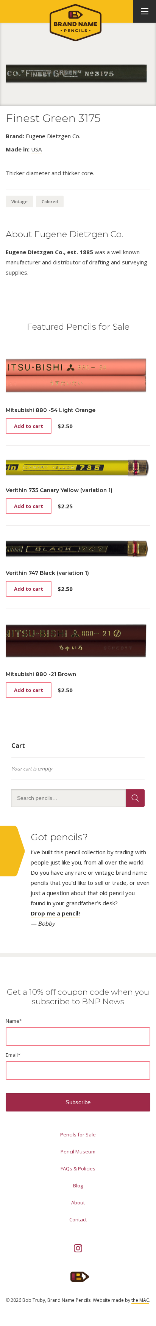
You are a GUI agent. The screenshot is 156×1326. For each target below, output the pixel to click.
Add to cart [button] (28, 426)
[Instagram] (78, 1248)
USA (36, 149)
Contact (78, 1219)
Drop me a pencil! (55, 913)
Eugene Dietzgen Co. (53, 136)
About (78, 1202)
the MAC (140, 1300)
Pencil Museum (78, 1151)
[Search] (135, 798)
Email (13, 1054)
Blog (78, 1185)
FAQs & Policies (78, 1168)
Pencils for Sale (78, 1134)
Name (14, 1020)
